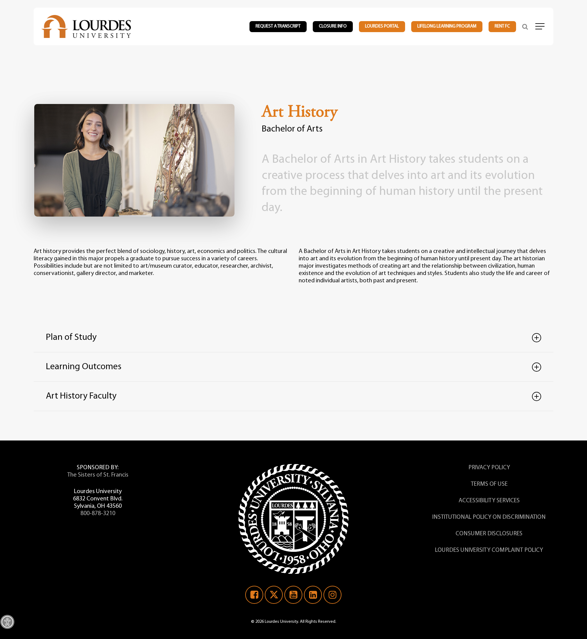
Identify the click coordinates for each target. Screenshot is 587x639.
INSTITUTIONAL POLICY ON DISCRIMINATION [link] (489, 517)
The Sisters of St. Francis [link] (97, 475)
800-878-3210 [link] (97, 514)
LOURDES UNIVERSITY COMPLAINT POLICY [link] (489, 550)
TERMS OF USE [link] (489, 484)
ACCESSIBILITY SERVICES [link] (489, 501)
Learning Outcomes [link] (83, 367)
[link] (7, 622)
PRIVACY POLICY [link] (489, 468)
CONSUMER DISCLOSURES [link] (489, 534)
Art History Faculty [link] (81, 396)
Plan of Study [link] (71, 337)
